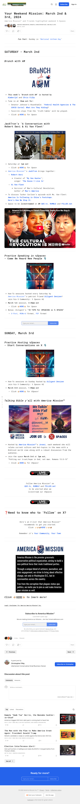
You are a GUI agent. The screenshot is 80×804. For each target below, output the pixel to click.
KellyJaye (53, 24)
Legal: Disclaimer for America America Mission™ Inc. (22, 605)
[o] (68, 750)
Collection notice (56, 790)
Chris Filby (29, 97)
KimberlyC (13, 97)
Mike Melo (16, 722)
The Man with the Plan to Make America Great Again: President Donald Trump (28, 731)
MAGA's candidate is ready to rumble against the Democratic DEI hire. (27, 736)
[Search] (52, 4)
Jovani (42, 444)
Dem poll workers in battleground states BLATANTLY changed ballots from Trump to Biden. (29, 750)
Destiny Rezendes (24, 722)
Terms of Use (49, 629)
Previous (12, 652)
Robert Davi (17, 174)
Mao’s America (32, 191)
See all (8, 761)
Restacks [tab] (17, 680)
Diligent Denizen (53, 296)
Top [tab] (7, 709)
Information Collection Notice (39, 631)
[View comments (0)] (13, 31)
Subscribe (64, 4)
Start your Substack (35, 795)
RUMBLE (53, 204)
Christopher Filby (41, 24)
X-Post (14, 313)
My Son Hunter (34, 178)
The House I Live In (33, 181)
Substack (30, 800)
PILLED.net (67, 204)
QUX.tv (44, 204)
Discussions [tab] (19, 709)
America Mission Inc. (40, 722)
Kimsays (32, 24)
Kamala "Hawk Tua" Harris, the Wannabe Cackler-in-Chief (29, 716)
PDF (37, 313)
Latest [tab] (12, 709)
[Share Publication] (56, 4)
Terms (47, 790)
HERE (22, 114)
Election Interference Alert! (19, 746)
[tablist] (12, 680)
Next (69, 652)
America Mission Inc (23, 24)
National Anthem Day (51, 39)
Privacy (42, 790)
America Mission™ (16, 171)
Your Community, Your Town (47, 533)
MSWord (23, 313)
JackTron (32, 171)
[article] (40, 720)
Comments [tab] (9, 680)
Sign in (73, 4)
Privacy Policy (55, 631)
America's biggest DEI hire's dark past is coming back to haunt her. (26, 720)
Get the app (50, 795)
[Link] (1, 51)
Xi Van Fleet (17, 184)
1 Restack (21, 638)
